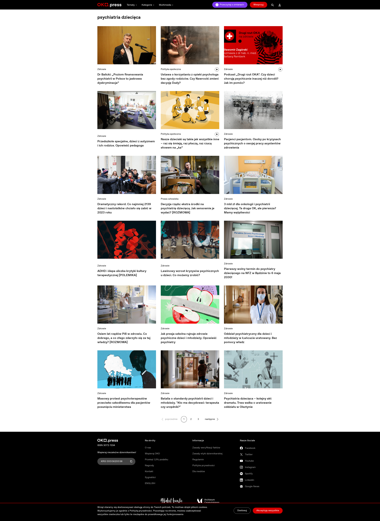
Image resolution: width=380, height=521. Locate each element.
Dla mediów (198, 471)
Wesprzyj (258, 4)
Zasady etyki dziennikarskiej (207, 453)
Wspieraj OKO (152, 453)
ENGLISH (150, 483)
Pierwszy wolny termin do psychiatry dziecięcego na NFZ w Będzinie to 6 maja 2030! (252, 273)
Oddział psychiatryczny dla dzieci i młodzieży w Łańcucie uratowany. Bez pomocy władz (250, 338)
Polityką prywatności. (141, 510)
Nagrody (149, 465)
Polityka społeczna (171, 69)
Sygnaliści (150, 477)
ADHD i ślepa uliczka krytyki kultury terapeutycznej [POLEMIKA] (121, 273)
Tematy (131, 5)
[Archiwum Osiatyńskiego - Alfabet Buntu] (172, 501)
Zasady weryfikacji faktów (206, 447)
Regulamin (198, 459)
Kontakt (149, 471)
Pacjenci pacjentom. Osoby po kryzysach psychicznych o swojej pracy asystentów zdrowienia (252, 143)
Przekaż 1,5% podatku (156, 459)
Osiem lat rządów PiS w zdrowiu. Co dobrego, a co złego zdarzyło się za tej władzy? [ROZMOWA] (123, 338)
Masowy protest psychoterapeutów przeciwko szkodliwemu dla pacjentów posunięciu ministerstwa (123, 403)
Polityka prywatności (203, 465)
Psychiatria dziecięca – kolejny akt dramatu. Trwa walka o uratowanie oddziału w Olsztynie (247, 403)
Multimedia (165, 5)
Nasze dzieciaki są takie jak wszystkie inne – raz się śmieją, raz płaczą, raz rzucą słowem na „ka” (190, 143)
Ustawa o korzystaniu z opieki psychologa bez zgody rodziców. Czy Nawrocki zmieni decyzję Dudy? (190, 79)
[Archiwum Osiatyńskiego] (208, 501)
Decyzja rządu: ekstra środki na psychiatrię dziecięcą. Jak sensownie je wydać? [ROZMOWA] (187, 208)
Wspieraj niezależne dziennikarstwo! (116, 452)
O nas (148, 447)
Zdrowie (101, 69)
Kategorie (147, 5)
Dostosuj (242, 510)
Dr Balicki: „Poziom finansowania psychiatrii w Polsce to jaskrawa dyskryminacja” (120, 79)
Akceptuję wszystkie (267, 510)
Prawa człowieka (169, 198)
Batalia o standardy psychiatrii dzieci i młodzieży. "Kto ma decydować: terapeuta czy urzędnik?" (190, 403)
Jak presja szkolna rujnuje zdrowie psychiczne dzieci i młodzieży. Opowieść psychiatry (189, 338)
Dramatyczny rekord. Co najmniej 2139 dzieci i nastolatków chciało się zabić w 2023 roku (124, 208)
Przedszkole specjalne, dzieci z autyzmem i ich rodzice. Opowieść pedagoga (126, 143)
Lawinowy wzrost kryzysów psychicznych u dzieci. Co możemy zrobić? (190, 273)
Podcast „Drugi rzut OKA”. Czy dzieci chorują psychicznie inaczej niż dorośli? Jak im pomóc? (251, 79)
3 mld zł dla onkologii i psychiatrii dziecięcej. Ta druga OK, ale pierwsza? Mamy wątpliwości (250, 208)
